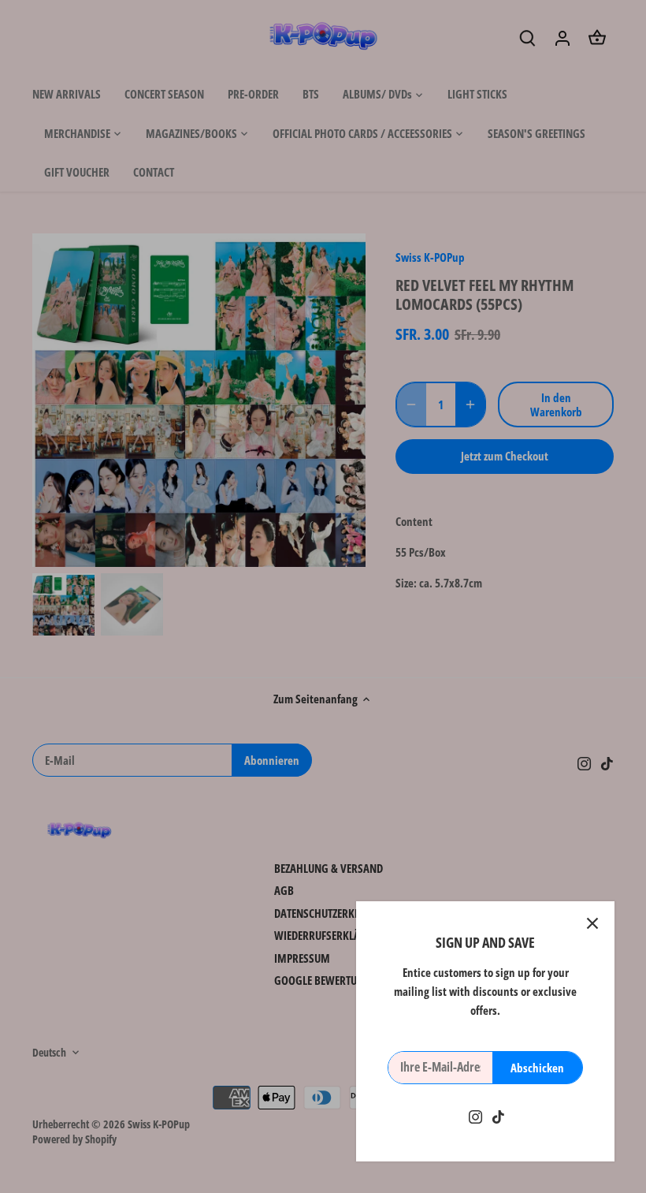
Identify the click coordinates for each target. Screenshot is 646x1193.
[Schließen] (592, 923)
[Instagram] (475, 1116)
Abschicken (537, 1068)
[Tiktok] (498, 1116)
